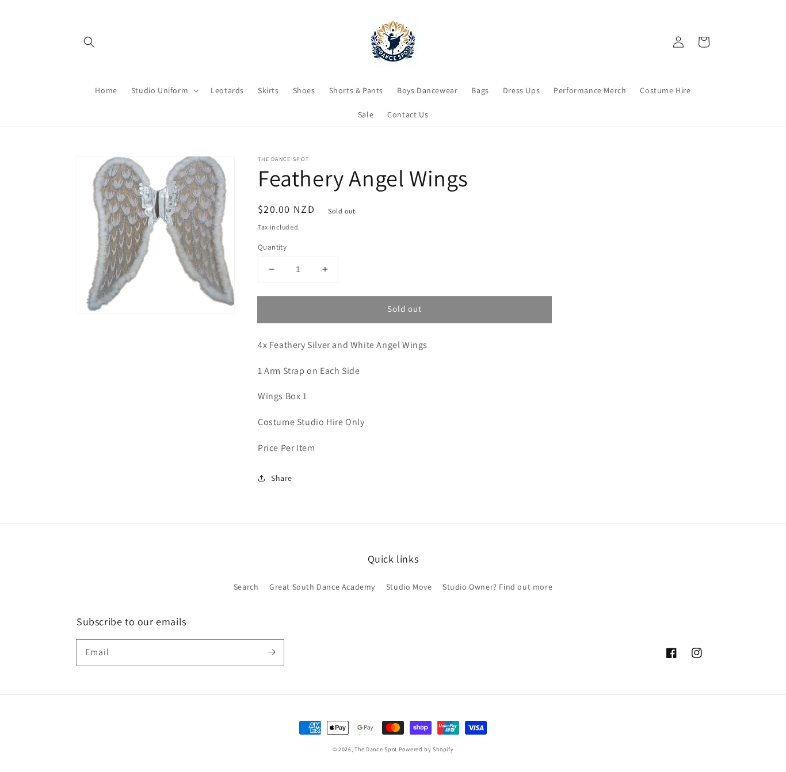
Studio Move (409, 587)
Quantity (272, 247)
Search (246, 587)
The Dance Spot (375, 749)
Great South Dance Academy (322, 587)
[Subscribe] (271, 652)
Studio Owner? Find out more (497, 587)
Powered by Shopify (426, 749)
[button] (89, 42)
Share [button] (281, 478)
